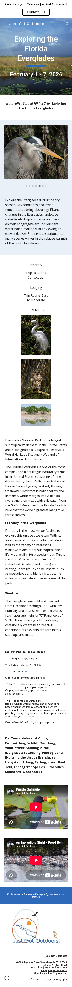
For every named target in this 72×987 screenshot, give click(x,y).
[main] (36, 56)
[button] (4, 23)
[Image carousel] (36, 156)
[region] (36, 9)
